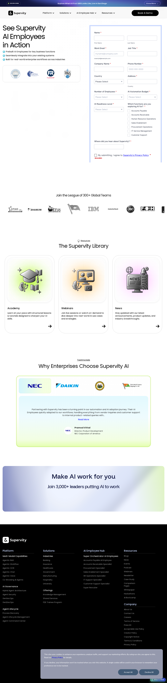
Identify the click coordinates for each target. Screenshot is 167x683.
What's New (159, 679)
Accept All (128, 672)
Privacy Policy (57, 657)
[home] (17, 13)
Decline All (149, 672)
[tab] (35, 385)
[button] (48, 13)
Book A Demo (145, 13)
